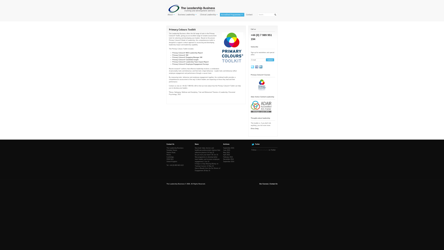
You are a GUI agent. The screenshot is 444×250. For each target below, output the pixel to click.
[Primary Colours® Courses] (262, 90)
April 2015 (226, 155)
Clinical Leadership (208, 14)
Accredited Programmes (231, 14)
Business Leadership (186, 14)
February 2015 (228, 157)
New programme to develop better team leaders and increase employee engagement (207, 159)
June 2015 (226, 150)
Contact (249, 14)
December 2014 (228, 159)
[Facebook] (257, 67)
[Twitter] (252, 67)
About (170, 14)
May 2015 (226, 152)
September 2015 (228, 148)
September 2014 (228, 161)
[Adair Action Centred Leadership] (261, 111)
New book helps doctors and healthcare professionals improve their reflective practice (207, 150)
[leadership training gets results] (191, 9)
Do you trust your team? (203, 155)
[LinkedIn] (261, 67)
